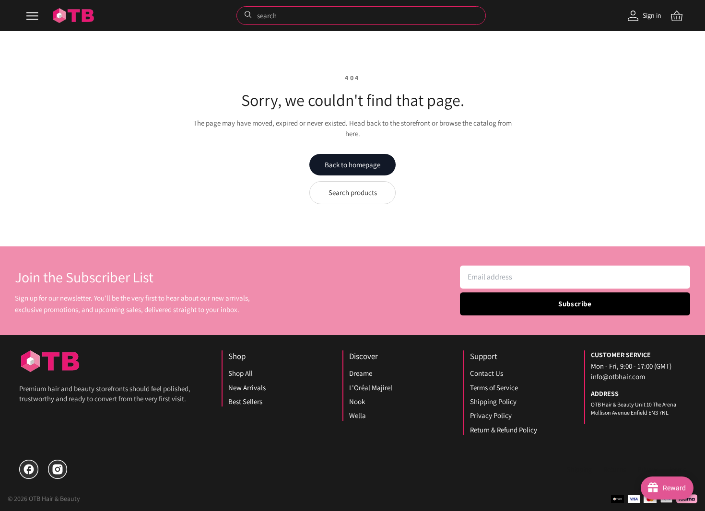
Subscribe (574, 303)
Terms (677, 469)
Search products (353, 192)
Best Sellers (245, 401)
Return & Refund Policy (503, 429)
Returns (614, 469)
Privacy (647, 469)
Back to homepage (352, 164)
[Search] (249, 15)
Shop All (240, 373)
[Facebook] (28, 469)
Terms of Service (494, 387)
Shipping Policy (493, 401)
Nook (357, 401)
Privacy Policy (491, 415)
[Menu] (32, 15)
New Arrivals (247, 387)
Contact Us (486, 373)
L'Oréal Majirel (370, 387)
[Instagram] (57, 469)
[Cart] (676, 16)
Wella (357, 415)
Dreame (360, 373)
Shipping (579, 469)
